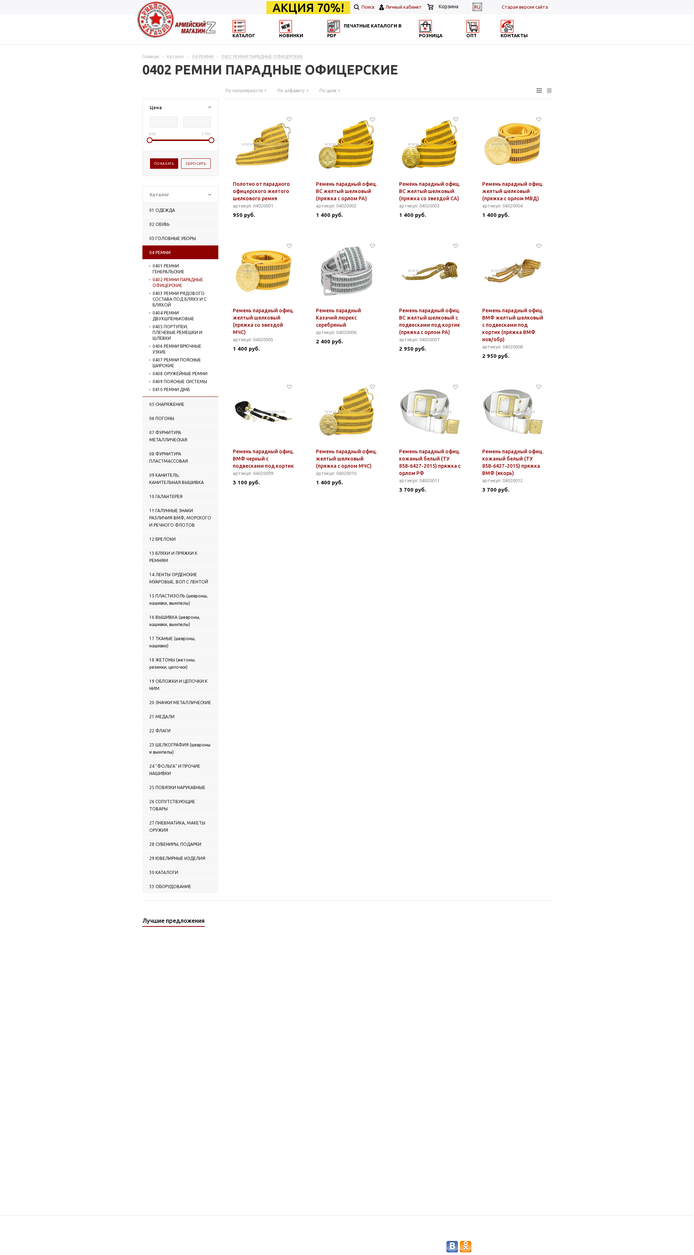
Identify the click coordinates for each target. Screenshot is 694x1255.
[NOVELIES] (309, 41)
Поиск (367, 6)
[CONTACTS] (519, 41)
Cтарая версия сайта (525, 6)
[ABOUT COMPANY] (449, 41)
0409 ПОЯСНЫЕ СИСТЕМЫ (180, 381)
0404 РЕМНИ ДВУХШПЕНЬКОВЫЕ (173, 315)
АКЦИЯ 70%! (308, 7)
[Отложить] (289, 119)
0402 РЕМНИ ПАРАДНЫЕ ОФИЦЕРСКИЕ (178, 282)
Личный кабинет (403, 6)
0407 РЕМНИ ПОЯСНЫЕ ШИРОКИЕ (177, 362)
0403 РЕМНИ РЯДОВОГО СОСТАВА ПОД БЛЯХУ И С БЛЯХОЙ (179, 299)
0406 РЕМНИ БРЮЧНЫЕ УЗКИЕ (177, 349)
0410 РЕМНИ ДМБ (171, 389)
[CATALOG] (239, 41)
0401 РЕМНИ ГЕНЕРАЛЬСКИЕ (168, 269)
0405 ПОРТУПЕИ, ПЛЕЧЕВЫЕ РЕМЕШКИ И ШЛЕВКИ (177, 332)
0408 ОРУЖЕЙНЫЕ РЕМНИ (180, 373)
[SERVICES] (379, 41)
